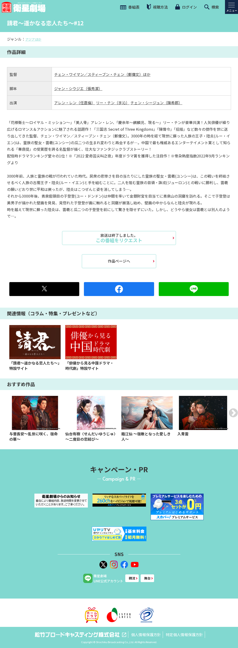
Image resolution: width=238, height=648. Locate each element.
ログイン (189, 7)
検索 (215, 7)
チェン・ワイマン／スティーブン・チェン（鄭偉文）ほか (102, 74)
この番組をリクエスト (119, 238)
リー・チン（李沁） (112, 102)
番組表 (133, 7)
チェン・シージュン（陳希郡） (156, 102)
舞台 (147, 578)
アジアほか (33, 39)
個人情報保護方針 (146, 634)
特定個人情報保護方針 (184, 634)
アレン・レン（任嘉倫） (74, 102)
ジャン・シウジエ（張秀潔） (78, 88)
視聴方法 (160, 7)
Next (233, 412)
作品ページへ (119, 261)
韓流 (132, 578)
